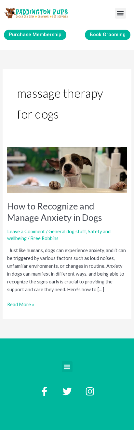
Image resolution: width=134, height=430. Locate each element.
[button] (120, 13)
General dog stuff (67, 231)
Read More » (20, 304)
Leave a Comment (26, 231)
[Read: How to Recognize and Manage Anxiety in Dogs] (67, 169)
